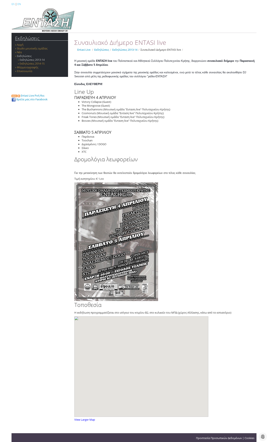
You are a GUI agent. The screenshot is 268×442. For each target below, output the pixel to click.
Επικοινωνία (24, 71)
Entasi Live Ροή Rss (32, 95)
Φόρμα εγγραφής (27, 67)
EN (19, 4)
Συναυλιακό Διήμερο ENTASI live (160, 50)
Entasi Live (83, 50)
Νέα (19, 52)
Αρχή (20, 45)
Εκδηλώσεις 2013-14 (32, 60)
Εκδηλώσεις (27, 38)
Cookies (249, 438)
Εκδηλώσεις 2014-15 (32, 63)
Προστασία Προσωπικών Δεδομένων (219, 438)
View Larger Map (84, 419)
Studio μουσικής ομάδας (32, 48)
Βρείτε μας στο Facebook (32, 99)
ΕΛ (13, 4)
